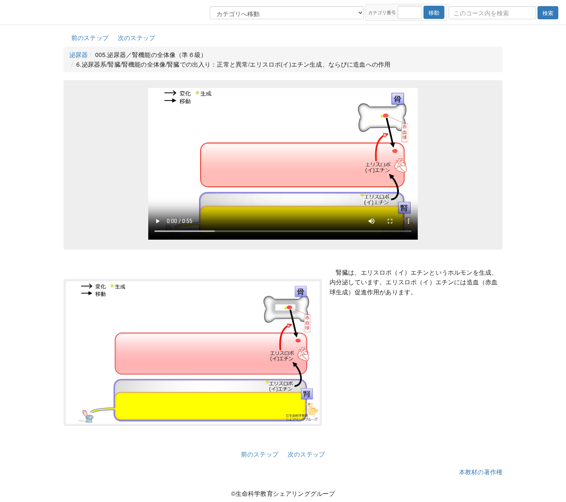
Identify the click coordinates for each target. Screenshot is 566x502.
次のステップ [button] (136, 37)
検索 (548, 13)
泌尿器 (78, 54)
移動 (434, 12)
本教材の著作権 (480, 471)
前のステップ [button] (90, 37)
